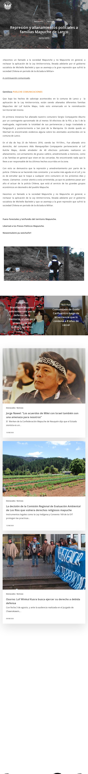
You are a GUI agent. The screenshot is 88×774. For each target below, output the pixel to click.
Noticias (50, 21)
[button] (83, 6)
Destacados (38, 21)
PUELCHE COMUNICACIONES (27, 91)
